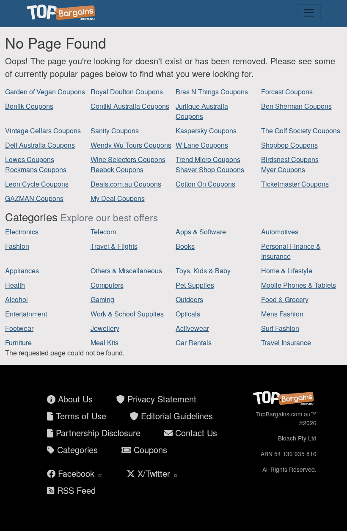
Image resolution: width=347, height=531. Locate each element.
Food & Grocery (284, 299)
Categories (76, 449)
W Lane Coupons (202, 145)
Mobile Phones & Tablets (298, 285)
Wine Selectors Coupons (128, 159)
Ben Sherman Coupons (296, 106)
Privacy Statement (160, 399)
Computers (107, 285)
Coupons (149, 449)
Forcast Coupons (287, 91)
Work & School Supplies (127, 314)
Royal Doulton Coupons (127, 91)
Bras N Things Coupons (212, 91)
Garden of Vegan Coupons (45, 91)
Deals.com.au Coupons (126, 184)
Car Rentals (194, 342)
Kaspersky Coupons (206, 130)
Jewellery (105, 328)
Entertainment (26, 314)
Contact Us (195, 432)
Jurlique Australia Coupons (202, 111)
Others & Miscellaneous (126, 270)
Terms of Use (79, 416)
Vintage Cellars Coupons (43, 130)
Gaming (102, 299)
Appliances (22, 270)
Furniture (18, 342)
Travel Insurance (286, 342)
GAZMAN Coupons (34, 198)
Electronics (22, 232)
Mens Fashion (282, 314)
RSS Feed (75, 490)
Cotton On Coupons (205, 184)
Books (185, 246)
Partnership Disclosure (96, 432)
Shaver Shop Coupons (210, 169)
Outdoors (189, 299)
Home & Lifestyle (286, 270)
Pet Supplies (195, 285)
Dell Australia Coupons (40, 145)
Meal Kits (104, 342)
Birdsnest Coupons (290, 159)
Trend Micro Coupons (208, 159)
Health (15, 285)
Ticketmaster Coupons (295, 184)
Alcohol (16, 299)
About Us (74, 399)
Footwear (19, 328)
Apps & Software (201, 232)
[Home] (62, 13)
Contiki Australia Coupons (130, 106)
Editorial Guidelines (175, 416)
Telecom (103, 232)
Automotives (279, 232)
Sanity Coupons (115, 130)
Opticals (188, 314)
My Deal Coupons (118, 198)
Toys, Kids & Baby (203, 270)
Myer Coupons (283, 169)
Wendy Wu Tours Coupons (131, 145)
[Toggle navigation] (309, 12)
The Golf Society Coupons (300, 130)
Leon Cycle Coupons (37, 184)
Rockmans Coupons (35, 169)
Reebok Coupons (117, 169)
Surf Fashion (280, 328)
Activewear (192, 328)
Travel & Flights (114, 246)
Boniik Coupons (29, 106)
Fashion (17, 246)
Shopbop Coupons (289, 145)
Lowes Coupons (29, 159)
